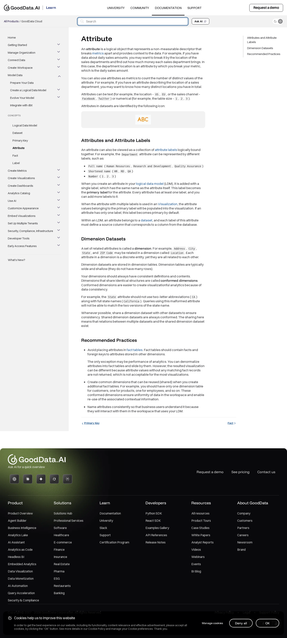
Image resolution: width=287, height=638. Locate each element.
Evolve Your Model (22, 98)
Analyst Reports (202, 542)
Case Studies (200, 528)
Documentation (168, 8)
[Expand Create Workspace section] (59, 68)
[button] (153, 140)
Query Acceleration (21, 593)
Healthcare (61, 535)
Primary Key (20, 140)
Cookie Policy (96, 629)
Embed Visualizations (22, 216)
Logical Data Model (24, 125)
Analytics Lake (18, 535)
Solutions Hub (63, 513)
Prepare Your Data (22, 83)
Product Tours (201, 520)
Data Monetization (21, 578)
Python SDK (153, 513)
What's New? (16, 260)
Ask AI (198, 21)
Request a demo (266, 7)
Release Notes (155, 542)
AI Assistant (16, 542)
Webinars (198, 557)
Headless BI (16, 557)
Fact (15, 155)
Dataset (17, 133)
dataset (146, 220)
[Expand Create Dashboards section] (59, 186)
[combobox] (133, 21)
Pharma (59, 571)
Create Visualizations (21, 178)
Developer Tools (18, 238)
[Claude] (27, 479)
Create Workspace (20, 67)
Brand (241, 549)
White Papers (200, 535)
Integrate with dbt (21, 105)
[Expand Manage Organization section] (59, 53)
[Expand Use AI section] (59, 201)
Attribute (18, 148)
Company (243, 513)
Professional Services (68, 520)
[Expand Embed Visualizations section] (59, 216)
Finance (59, 549)
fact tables (135, 350)
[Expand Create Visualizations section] (59, 178)
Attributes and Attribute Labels (262, 40)
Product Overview (20, 513)
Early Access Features (22, 246)
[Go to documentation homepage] (21, 7)
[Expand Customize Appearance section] (59, 208)
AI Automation (18, 586)
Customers (244, 520)
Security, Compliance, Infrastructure (30, 231)
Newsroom (244, 542)
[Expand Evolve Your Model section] (59, 98)
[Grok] (54, 479)
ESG (57, 578)
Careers (243, 535)
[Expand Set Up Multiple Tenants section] (59, 223)
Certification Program (114, 542)
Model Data (15, 75)
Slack (103, 528)
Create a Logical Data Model (28, 90)
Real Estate (62, 564)
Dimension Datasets (260, 48)
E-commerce (63, 542)
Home (12, 37)
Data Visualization (20, 571)
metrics (98, 53)
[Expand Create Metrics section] (59, 171)
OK (267, 623)
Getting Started (17, 45)
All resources (200, 513)
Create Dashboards (20, 186)
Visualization (167, 204)
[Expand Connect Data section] (59, 60)
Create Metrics (17, 170)
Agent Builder (17, 520)
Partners (243, 528)
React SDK (153, 520)
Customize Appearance (23, 208)
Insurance (60, 557)
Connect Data (16, 60)
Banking (59, 593)
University (116, 8)
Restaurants (62, 586)
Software (60, 528)
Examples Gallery (157, 528)
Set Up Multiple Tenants (23, 223)
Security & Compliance (23, 600)
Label (16, 163)
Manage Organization (21, 52)
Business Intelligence (22, 528)
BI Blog (196, 571)
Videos (196, 549)
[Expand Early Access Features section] (59, 246)
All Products (11, 21)
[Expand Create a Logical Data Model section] (59, 90)
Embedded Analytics (22, 564)
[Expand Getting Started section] (59, 45)
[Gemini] (41, 479)
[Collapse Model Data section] (59, 75)
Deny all (241, 623)
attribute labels (166, 150)
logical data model (150, 183)
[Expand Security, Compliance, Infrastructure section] (59, 231)
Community (139, 8)
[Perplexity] (67, 479)
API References (156, 535)
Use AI (12, 201)
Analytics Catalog (19, 193)
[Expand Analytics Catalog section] (59, 193)
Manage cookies (212, 623)
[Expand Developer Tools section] (59, 238)
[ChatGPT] (14, 479)
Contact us (266, 472)
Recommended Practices (263, 54)
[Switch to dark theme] (278, 21)
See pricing (240, 472)
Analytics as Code (20, 549)
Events (196, 564)
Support (194, 8)
